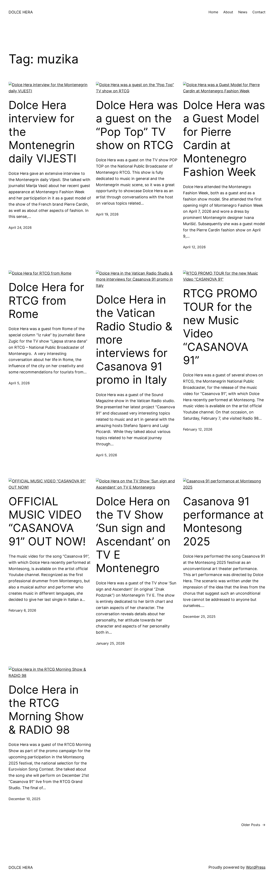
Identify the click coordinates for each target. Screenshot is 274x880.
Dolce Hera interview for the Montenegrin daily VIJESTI (42, 132)
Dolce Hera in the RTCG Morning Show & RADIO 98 (46, 709)
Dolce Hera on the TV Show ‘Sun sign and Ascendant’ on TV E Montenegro (133, 535)
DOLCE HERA (21, 12)
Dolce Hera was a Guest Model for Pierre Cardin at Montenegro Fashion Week (224, 139)
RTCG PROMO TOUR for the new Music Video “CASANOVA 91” (220, 327)
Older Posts (253, 825)
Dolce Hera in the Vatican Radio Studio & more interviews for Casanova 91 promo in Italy (134, 339)
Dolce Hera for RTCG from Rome (46, 301)
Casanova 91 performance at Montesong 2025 (223, 521)
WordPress (255, 867)
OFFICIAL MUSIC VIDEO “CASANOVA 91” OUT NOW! (47, 521)
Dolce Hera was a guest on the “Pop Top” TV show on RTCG (137, 125)
